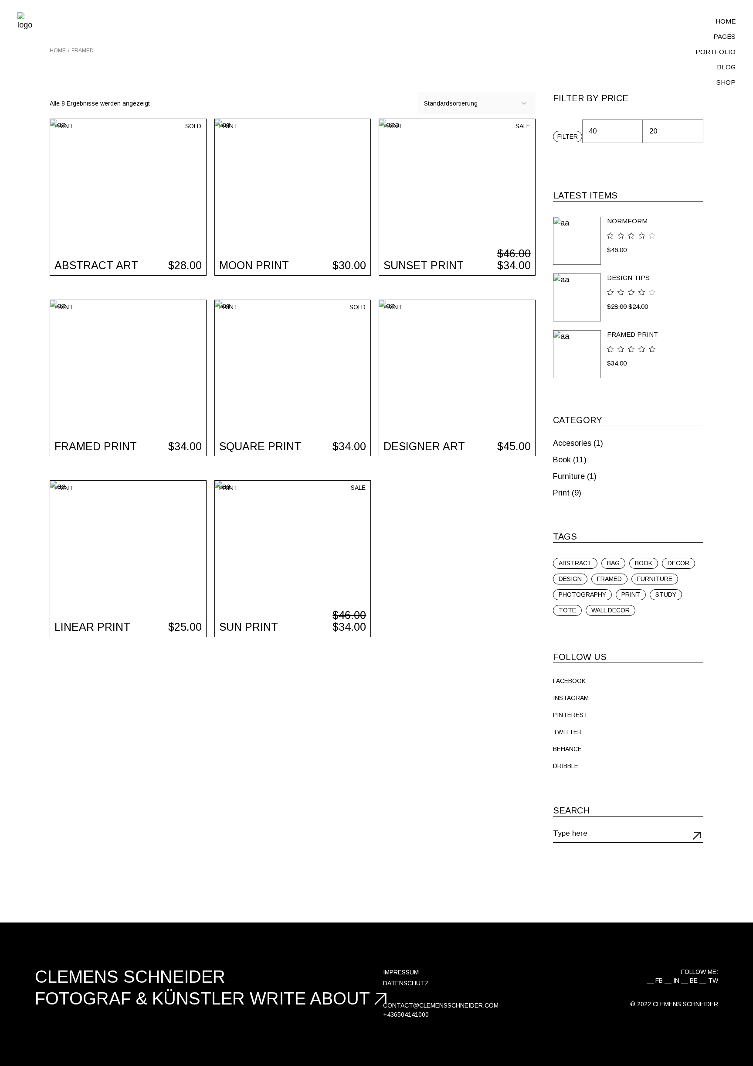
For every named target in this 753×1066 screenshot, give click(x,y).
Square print (260, 446)
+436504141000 (406, 1014)
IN (676, 980)
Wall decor (610, 610)
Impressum (401, 972)
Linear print (92, 627)
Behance (567, 748)
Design (570, 578)
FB (659, 980)
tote (567, 610)
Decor (678, 563)
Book (562, 459)
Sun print (248, 627)
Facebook (569, 680)
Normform (627, 221)
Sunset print (423, 265)
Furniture (569, 476)
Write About (310, 998)
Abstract (575, 563)
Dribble (565, 765)
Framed (609, 578)
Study (665, 594)
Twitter (567, 731)
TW (713, 980)
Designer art (424, 446)
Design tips (628, 277)
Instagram (571, 697)
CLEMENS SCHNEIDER (685, 1004)
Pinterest (570, 714)
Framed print (95, 446)
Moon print (254, 265)
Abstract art (96, 265)
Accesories (572, 443)
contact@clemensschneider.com (441, 1005)
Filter (567, 136)
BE (694, 980)
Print (63, 126)
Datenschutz (406, 983)
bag (613, 563)
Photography (582, 594)
